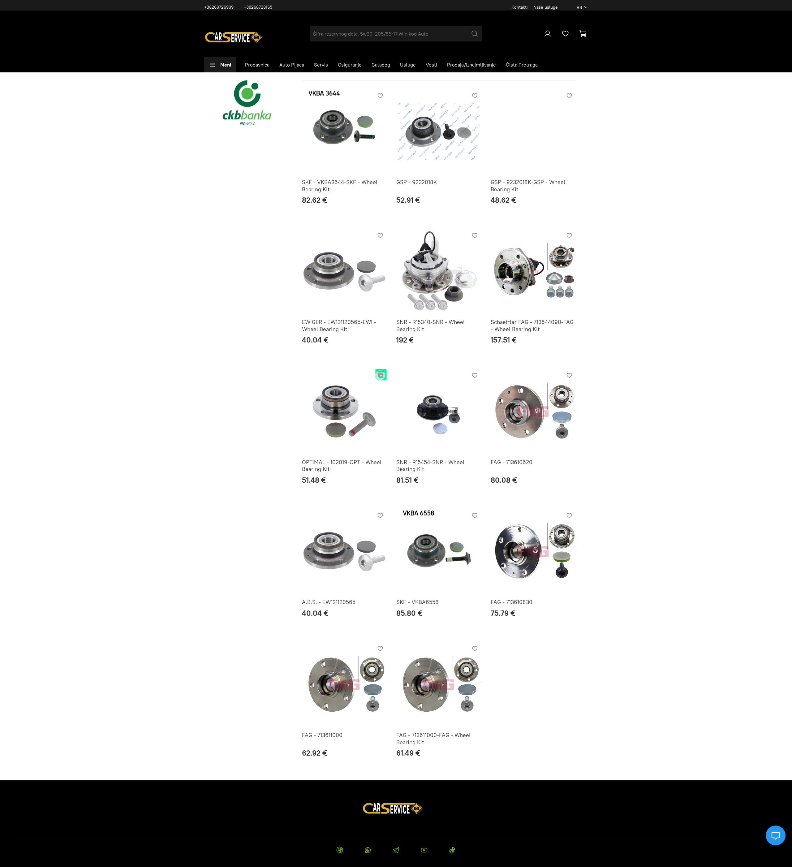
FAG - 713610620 (511, 462)
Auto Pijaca (291, 65)
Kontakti (519, 7)
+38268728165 (258, 7)
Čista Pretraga (522, 65)
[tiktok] (452, 851)
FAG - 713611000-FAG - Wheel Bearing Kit (433, 738)
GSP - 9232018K (416, 182)
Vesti (431, 65)
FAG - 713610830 (511, 602)
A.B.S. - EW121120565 (328, 602)
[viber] (339, 851)
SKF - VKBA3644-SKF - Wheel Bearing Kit (339, 186)
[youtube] (424, 851)
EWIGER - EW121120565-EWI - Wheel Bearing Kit (339, 325)
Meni (225, 65)
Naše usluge (545, 7)
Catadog (381, 65)
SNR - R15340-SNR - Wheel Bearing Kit (430, 325)
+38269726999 (219, 7)
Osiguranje (350, 65)
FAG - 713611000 (322, 735)
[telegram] (396, 851)
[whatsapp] (368, 851)
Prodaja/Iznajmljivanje (471, 65)
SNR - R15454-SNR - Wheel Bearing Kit (430, 466)
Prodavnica (257, 65)
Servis (321, 65)
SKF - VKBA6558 (417, 602)
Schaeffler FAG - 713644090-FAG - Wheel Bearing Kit (532, 325)
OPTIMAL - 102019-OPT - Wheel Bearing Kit (341, 466)
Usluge (408, 65)
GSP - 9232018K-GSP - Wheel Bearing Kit (528, 186)
